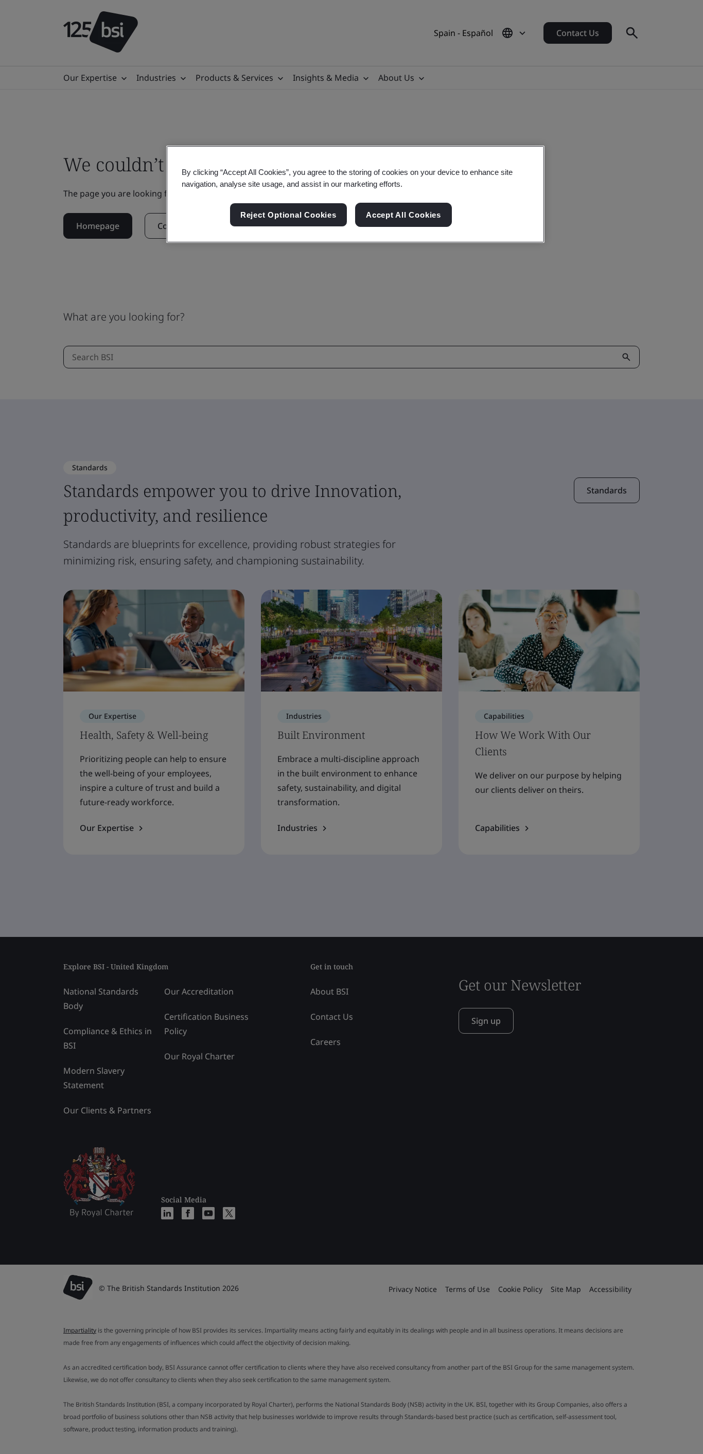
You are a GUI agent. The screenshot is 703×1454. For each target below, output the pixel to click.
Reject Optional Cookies (288, 214)
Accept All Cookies (403, 214)
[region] (355, 194)
